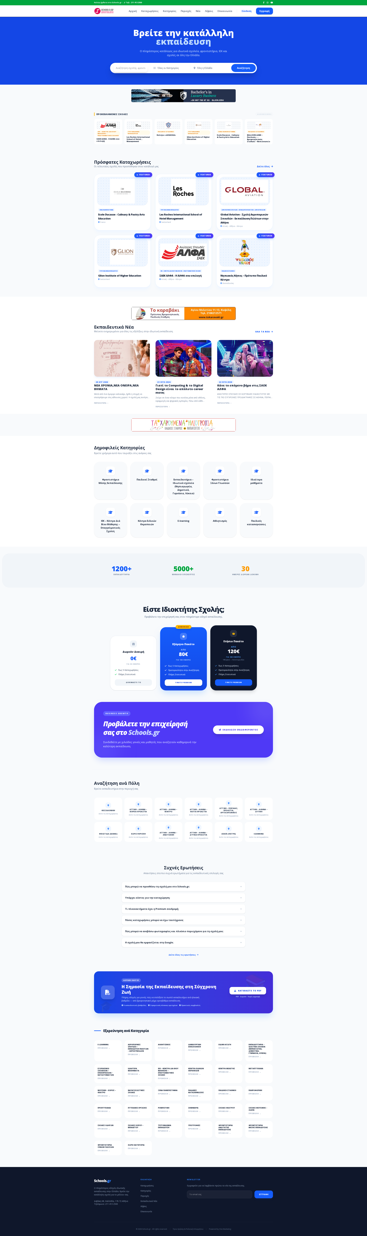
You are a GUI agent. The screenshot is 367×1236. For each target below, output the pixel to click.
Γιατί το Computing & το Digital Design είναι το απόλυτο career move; (179, 388)
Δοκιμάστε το (133, 682)
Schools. (102, 1180)
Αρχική (133, 11)
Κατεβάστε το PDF (249, 990)
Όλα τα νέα (262, 331)
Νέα (198, 11)
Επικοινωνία (225, 11)
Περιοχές (186, 11)
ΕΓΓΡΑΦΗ (263, 1194)
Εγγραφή (264, 11)
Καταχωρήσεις (149, 11)
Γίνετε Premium (183, 682)
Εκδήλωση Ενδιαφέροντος (240, 729)
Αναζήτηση (243, 68)
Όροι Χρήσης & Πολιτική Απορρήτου (188, 1229)
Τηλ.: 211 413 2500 (134, 2)
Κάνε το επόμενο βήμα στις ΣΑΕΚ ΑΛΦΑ (242, 387)
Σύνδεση (246, 11)
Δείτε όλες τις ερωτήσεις (182, 954)
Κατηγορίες (169, 11)
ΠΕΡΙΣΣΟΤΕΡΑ (100, 403)
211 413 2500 (111, 1204)
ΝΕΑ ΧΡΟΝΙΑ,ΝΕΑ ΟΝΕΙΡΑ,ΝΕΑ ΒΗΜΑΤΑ (116, 387)
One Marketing (225, 1229)
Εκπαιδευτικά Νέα (148, 1201)
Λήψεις (209, 11)
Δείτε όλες (263, 166)
